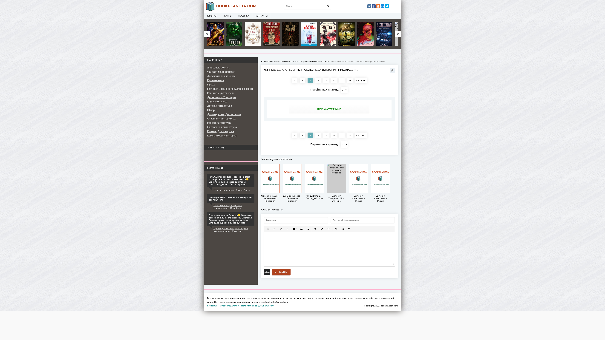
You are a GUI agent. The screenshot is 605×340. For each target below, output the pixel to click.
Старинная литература (221, 118)
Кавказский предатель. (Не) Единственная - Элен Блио (227, 206)
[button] (268, 229)
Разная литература (219, 122)
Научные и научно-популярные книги (230, 88)
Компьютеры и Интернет (222, 135)
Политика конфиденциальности (257, 305)
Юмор (211, 110)
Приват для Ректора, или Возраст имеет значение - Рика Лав (230, 229)
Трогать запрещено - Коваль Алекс (231, 190)
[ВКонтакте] (369, 6)
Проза (211, 84)
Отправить (281, 272)
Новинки (243, 15)
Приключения (215, 80)
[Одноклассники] (378, 6)
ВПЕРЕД (361, 80)
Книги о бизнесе (217, 101)
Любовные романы (218, 67)
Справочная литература (222, 127)
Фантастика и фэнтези (221, 71)
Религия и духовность (220, 93)
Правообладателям (229, 305)
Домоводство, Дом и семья (224, 114)
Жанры (228, 15)
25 (350, 80)
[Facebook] (374, 6)
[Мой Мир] (382, 6)
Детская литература (219, 105)
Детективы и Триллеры (221, 97)
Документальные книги (221, 76)
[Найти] (328, 6)
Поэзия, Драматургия (220, 131)
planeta (236, 6)
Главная (212, 15)
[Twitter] (387, 6)
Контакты (262, 15)
